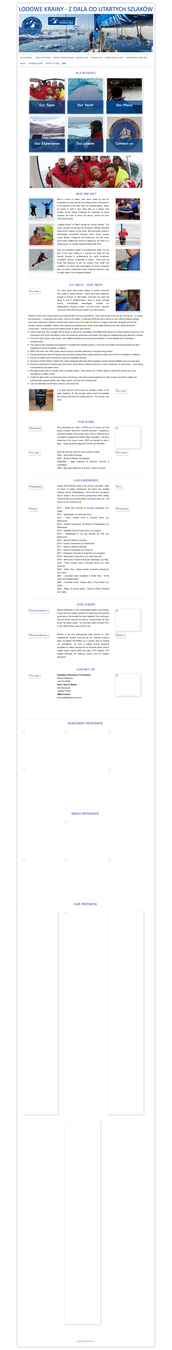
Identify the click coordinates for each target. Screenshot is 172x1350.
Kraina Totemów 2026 (63, 57)
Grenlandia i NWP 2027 (136, 57)
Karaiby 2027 (97, 57)
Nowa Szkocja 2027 (114, 57)
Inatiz (23, 63)
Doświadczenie (35, 63)
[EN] (64, 63)
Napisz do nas (52, 63)
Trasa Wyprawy (43, 57)
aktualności (26, 57)
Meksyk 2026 (82, 57)
